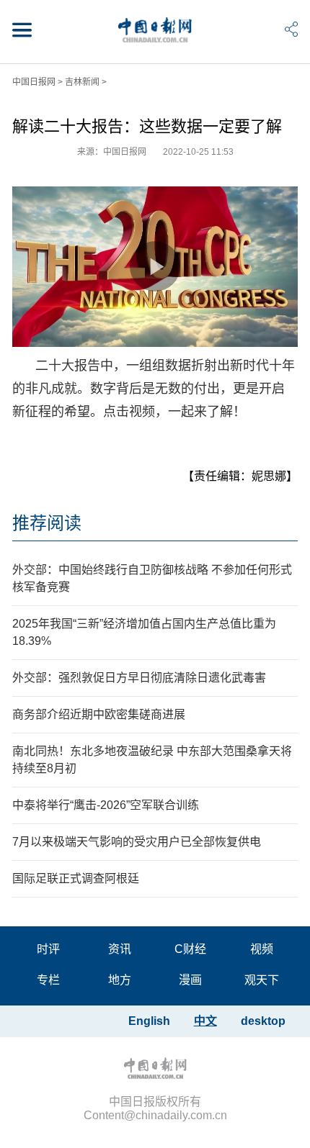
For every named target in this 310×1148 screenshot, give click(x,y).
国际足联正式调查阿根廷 (75, 878)
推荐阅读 (46, 523)
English (149, 1021)
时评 (48, 949)
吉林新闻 (82, 82)
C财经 (190, 949)
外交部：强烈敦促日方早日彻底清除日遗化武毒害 (139, 678)
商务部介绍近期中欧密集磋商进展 (98, 714)
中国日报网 (34, 82)
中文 (205, 1021)
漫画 (190, 980)
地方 (119, 980)
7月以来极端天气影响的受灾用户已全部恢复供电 (136, 842)
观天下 (261, 980)
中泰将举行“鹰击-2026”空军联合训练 (105, 805)
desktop (263, 1021)
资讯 (119, 949)
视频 (261, 949)
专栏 (48, 980)
